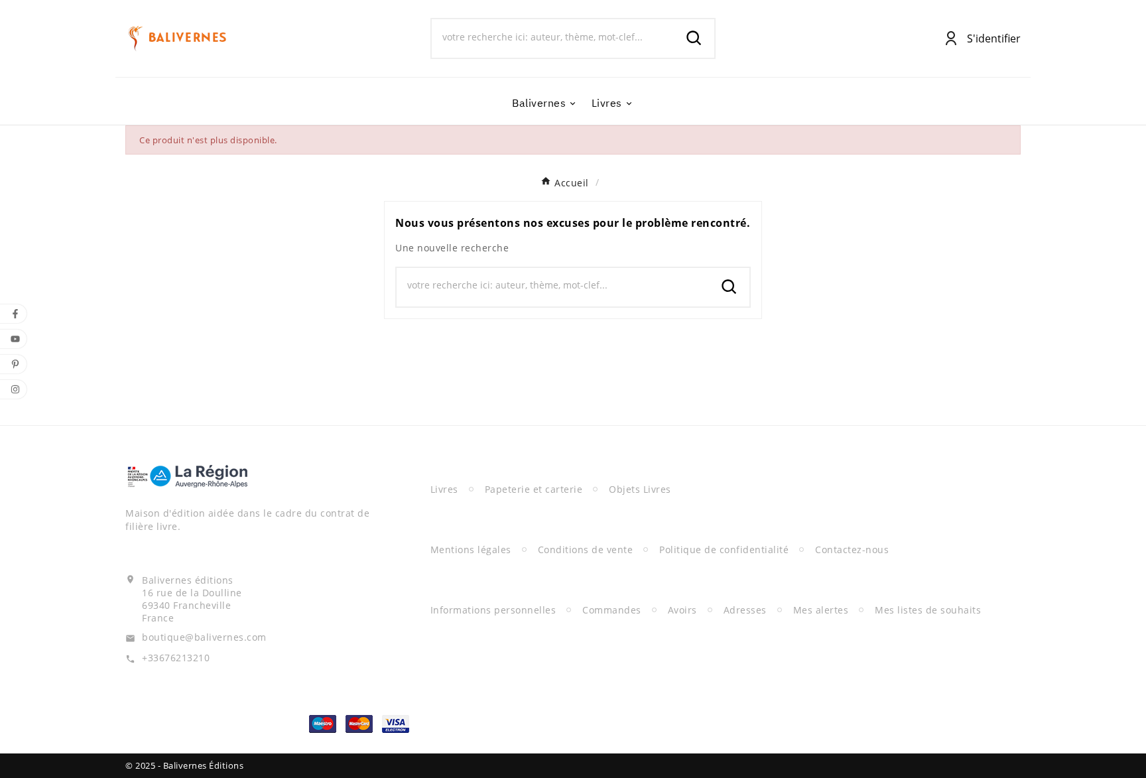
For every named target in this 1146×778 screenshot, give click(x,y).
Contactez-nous (852, 549)
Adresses (745, 610)
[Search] (694, 38)
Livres (444, 489)
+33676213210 (176, 657)
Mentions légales (470, 549)
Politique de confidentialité (724, 549)
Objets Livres (640, 489)
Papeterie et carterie (534, 489)
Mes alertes (821, 610)
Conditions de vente (585, 549)
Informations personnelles (493, 610)
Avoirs (682, 610)
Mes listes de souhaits (928, 610)
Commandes (611, 610)
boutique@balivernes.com (204, 637)
